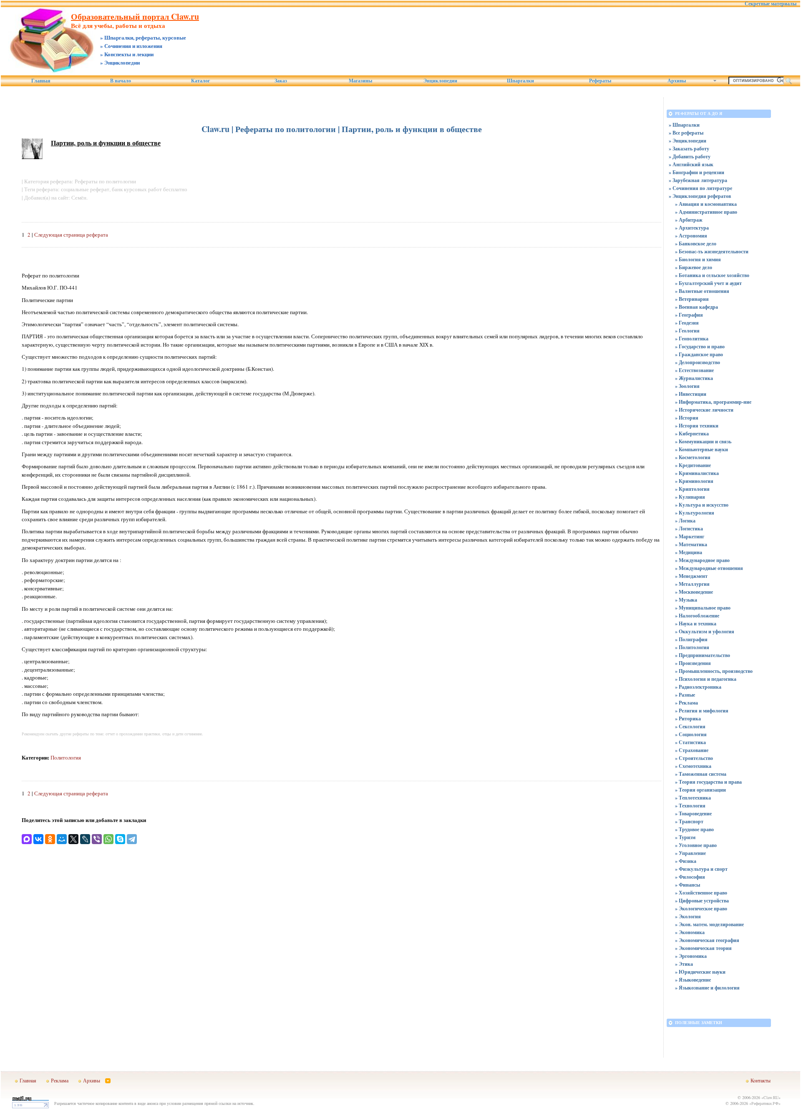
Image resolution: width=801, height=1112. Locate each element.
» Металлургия (692, 583)
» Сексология (690, 726)
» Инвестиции (690, 393)
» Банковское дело (695, 243)
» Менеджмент (691, 576)
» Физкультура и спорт (701, 868)
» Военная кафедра (696, 306)
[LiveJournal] (85, 839)
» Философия (690, 876)
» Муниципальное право (702, 607)
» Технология (690, 805)
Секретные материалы (770, 4)
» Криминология (694, 481)
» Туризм (685, 837)
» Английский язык (691, 164)
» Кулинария (690, 496)
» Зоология (687, 386)
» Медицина (688, 552)
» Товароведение (693, 813)
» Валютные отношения (702, 291)
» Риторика (688, 718)
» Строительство (694, 758)
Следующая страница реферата (71, 234)
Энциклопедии (440, 81)
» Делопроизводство (697, 362)
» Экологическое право (701, 908)
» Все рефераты (686, 132)
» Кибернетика (692, 433)
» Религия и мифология (701, 710)
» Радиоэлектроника (698, 686)
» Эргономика (691, 956)
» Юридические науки (700, 971)
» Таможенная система (700, 773)
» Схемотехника (693, 766)
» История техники (696, 425)
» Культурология (694, 512)
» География (689, 314)
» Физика (685, 861)
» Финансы (687, 884)
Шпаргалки (520, 81)
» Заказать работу (689, 148)
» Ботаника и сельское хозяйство (712, 275)
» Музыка (686, 599)
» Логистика (689, 528)
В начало (120, 81)
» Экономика (690, 932)
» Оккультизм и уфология (704, 631)
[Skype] (120, 839)
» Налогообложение (697, 615)
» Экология (688, 916)
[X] (73, 839)
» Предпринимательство (702, 655)
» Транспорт (689, 821)
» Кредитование (693, 465)
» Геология (687, 330)
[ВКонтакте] (38, 839)
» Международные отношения (709, 568)
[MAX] (27, 839)
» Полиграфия (691, 639)
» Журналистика (694, 378)
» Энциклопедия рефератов (700, 196)
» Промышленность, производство (714, 671)
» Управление (690, 853)
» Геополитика (691, 338)
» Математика (691, 544)
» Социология (691, 734)
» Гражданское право (699, 354)
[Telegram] (132, 839)
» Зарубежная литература (698, 180)
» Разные (685, 694)
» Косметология (692, 457)
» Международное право (702, 560)
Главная (40, 81)
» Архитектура (692, 227)
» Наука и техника (695, 623)
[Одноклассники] (50, 839)
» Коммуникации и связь (703, 441)
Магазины (360, 81)
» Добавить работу (689, 156)
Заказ (281, 81)
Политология (65, 757)
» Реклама (686, 702)
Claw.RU (770, 1097)
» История (686, 417)
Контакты (761, 1080)
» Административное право (706, 211)
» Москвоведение (694, 591)
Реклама (59, 1080)
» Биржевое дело (693, 267)
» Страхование (691, 750)
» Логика (685, 520)
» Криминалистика (697, 473)
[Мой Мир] (62, 839)
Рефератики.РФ (764, 1103)
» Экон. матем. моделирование (709, 924)
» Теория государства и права (708, 781)
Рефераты (600, 81)
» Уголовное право (696, 845)
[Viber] (97, 839)
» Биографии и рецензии (696, 172)
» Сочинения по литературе (700, 188)
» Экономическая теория (703, 948)
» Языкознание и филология (707, 987)
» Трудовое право (694, 829)
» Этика (684, 963)
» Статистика (690, 742)
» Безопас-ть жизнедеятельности (711, 251)
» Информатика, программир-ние (713, 401)
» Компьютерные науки (701, 449)
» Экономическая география (707, 940)
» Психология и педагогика (705, 678)
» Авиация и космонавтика (706, 203)
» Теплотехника (693, 797)
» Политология (692, 647)
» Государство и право (700, 346)
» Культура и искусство (701, 504)
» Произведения (693, 663)
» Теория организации (700, 789)
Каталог (200, 81)
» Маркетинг (689, 536)
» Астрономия (691, 235)
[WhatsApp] (108, 839)
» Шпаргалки (684, 124)
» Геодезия (687, 322)
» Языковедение (693, 979)
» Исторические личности (704, 409)
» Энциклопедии (687, 140)
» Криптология (692, 488)
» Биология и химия (698, 259)
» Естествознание (694, 370)
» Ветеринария (692, 298)
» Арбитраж (689, 219)
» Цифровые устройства (702, 900)
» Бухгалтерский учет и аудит (708, 283)
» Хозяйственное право (701, 892)
